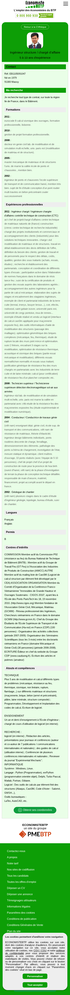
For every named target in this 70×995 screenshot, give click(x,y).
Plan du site (14, 931)
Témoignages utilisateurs (21, 900)
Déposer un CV (16, 888)
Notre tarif (12, 863)
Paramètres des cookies (21, 912)
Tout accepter (35, 984)
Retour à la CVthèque (35, 27)
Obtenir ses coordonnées (37, 810)
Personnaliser (35, 976)
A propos (12, 857)
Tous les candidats (17, 875)
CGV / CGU (40, 950)
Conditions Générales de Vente (25, 925)
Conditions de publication (21, 919)
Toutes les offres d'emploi (21, 882)
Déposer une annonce (20, 894)
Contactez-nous (16, 851)
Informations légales (18, 906)
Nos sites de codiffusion (21, 869)
